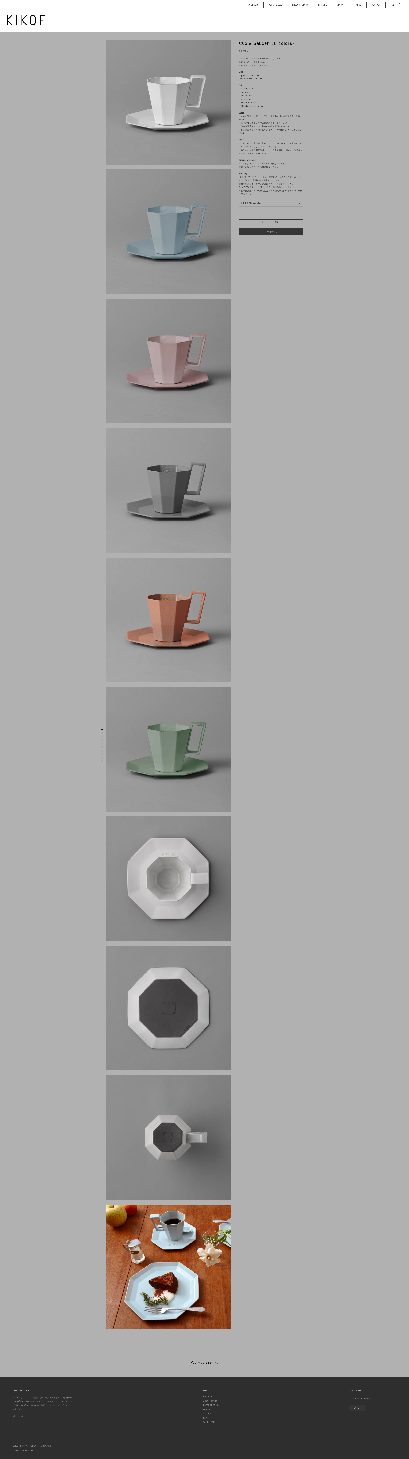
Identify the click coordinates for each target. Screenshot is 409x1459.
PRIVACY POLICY (28, 1446)
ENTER (357, 1408)
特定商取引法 (45, 1446)
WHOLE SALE (209, 1422)
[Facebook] (14, 1416)
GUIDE (15, 1446)
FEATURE (322, 5)
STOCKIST (341, 5)
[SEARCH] (393, 4)
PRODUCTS (253, 5)
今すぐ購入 (270, 232)
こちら (254, 167)
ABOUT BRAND (275, 5)
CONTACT (375, 5)
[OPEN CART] (400, 5)
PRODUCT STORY (300, 5)
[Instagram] (22, 1416)
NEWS (358, 5)
